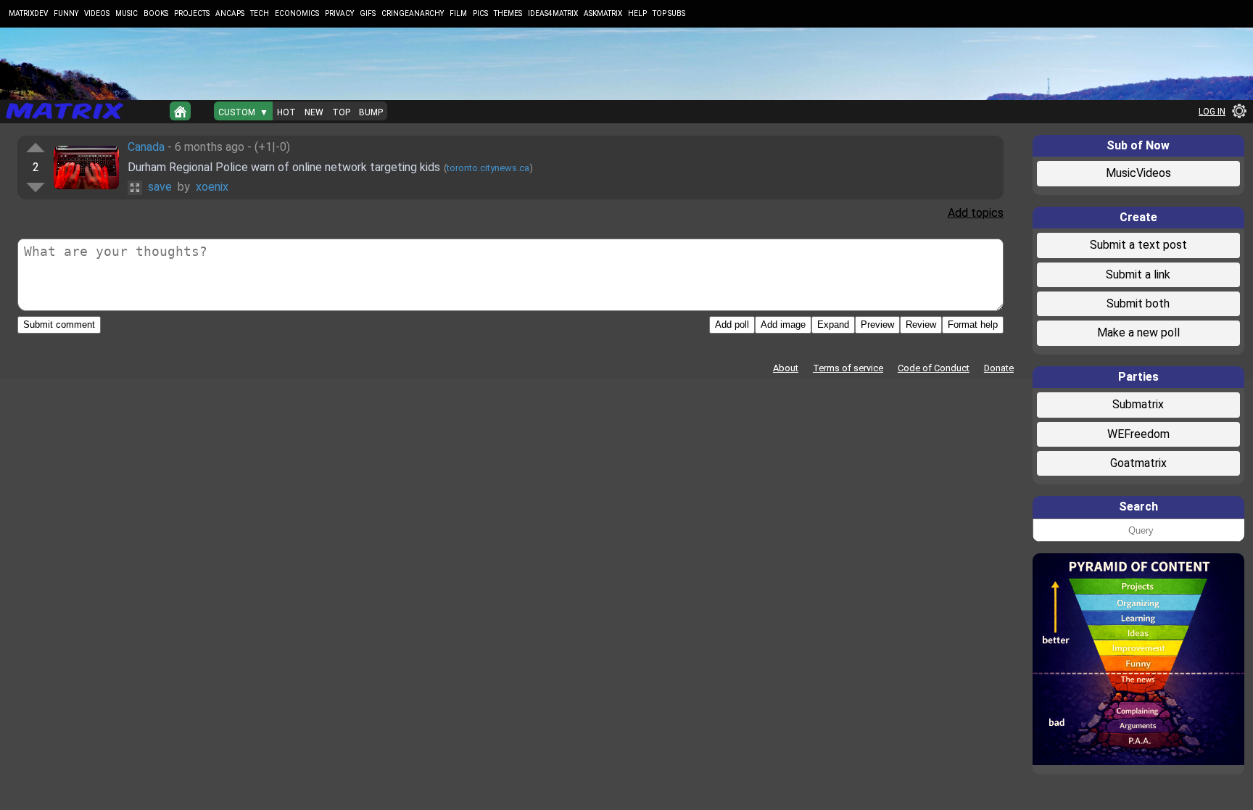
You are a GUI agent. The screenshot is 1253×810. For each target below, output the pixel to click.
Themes (508, 13)
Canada (146, 147)
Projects (192, 13)
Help (637, 13)
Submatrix (1138, 404)
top (341, 112)
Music (126, 13)
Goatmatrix (1138, 463)
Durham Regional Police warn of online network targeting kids (284, 167)
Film (458, 13)
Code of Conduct (933, 368)
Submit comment (59, 324)
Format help (973, 324)
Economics (297, 13)
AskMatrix (603, 13)
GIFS (368, 13)
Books (156, 13)
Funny (66, 13)
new (314, 112)
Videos (96, 13)
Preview (877, 324)
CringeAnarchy (412, 13)
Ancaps (229, 13)
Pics (480, 13)
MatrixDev (28, 13)
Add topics (976, 213)
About (785, 368)
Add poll (732, 324)
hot (286, 112)
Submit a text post (1138, 245)
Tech (259, 13)
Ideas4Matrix (553, 13)
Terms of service (848, 368)
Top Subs (669, 13)
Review (921, 324)
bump (371, 112)
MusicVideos (1138, 173)
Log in (1212, 112)
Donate (999, 368)
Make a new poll (1138, 332)
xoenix (212, 187)
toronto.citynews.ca (488, 167)
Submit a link (1138, 274)
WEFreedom (1138, 434)
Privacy (339, 13)
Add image (783, 324)
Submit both (1138, 303)
